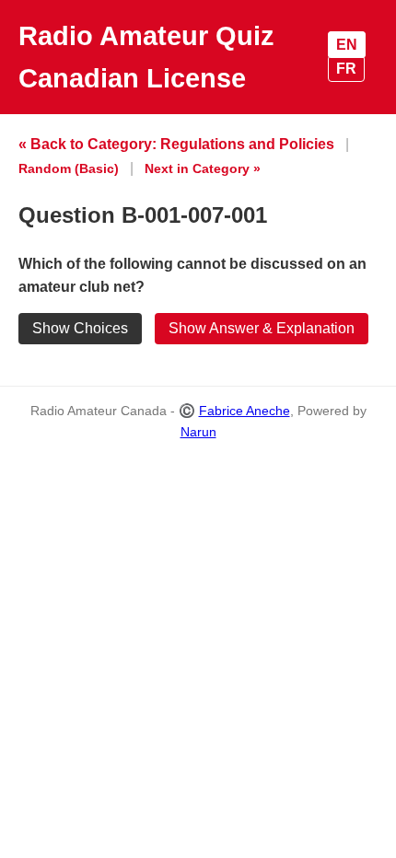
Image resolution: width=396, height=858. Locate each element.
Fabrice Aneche (244, 410)
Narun (198, 431)
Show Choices (80, 328)
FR (346, 68)
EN (346, 44)
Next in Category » (203, 168)
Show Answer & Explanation (262, 328)
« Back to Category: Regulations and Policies (176, 144)
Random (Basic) (68, 168)
